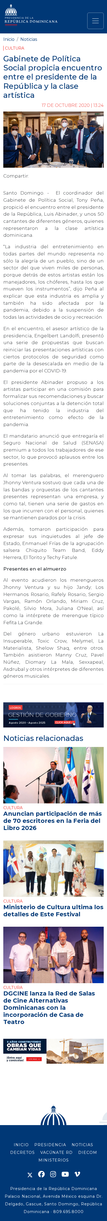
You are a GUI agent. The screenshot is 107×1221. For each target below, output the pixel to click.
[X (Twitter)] (30, 1174)
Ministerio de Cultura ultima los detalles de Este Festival (53, 910)
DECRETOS (22, 1152)
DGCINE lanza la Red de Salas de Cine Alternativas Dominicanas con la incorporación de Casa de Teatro (49, 1007)
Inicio (9, 39)
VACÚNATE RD (56, 1152)
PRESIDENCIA (50, 1144)
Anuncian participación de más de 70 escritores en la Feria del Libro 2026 (52, 820)
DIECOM (87, 1152)
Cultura (14, 48)
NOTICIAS (82, 1144)
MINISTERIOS (53, 1160)
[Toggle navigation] (95, 21)
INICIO (21, 1144)
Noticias (28, 39)
